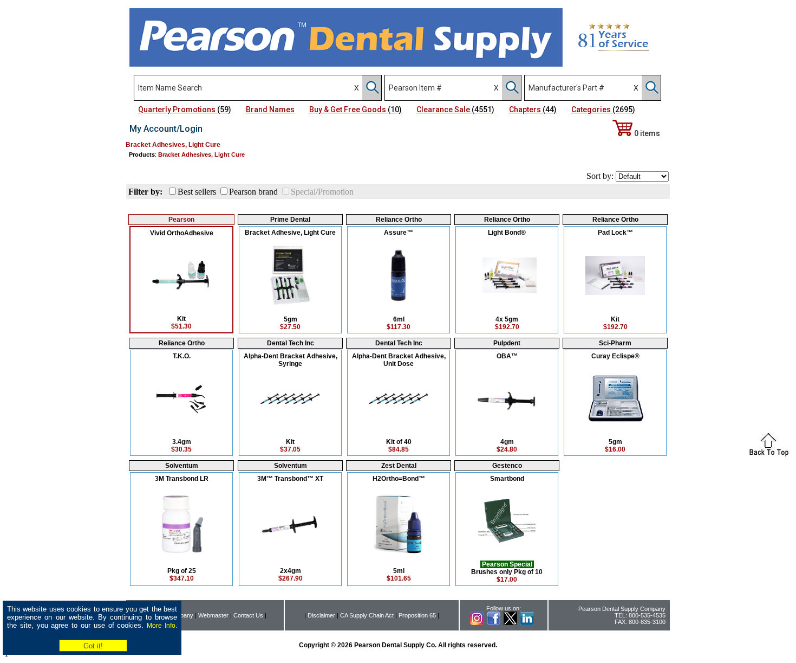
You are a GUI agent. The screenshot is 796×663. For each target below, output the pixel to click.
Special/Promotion (322, 191)
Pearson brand (253, 191)
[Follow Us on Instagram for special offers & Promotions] (477, 623)
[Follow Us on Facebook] (493, 623)
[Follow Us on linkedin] (527, 623)
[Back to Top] (769, 454)
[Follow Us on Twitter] (510, 623)
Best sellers (197, 191)
